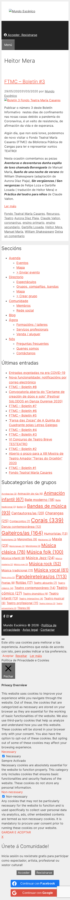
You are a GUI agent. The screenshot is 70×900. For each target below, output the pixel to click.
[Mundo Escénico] (22, 11)
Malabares (44, 539)
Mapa (20, 267)
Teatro (8, 218)
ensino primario (33, 222)
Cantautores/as (27, 513)
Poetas (8, 583)
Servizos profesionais (32, 329)
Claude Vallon (50, 218)
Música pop (21, 564)
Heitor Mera (53, 227)
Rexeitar (21, 656)
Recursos (52, 213)
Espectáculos (26, 282)
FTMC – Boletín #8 (23, 387)
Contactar (48, 630)
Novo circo (8, 577)
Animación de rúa (30, 493)
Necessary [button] (8, 752)
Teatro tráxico (47, 603)
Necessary (13, 756)
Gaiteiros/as (22, 533)
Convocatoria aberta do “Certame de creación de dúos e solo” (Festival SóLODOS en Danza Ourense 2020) (37, 396)
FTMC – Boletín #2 (23, 449)
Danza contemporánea (21, 527)
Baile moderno (40, 500)
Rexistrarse (29, 35)
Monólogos (33, 546)
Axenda (15, 258)
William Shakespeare (39, 231)
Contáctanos (25, 353)
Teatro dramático (35, 593)
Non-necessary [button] (12, 792)
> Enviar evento (28, 272)
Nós (12, 339)
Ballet (21, 507)
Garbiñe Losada (32, 227)
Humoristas (56, 533)
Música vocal (51, 569)
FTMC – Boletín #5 (23, 415)
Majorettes (27, 539)
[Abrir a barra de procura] (3, 25)
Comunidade (18, 301)
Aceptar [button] (8, 656)
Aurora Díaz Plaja (26, 218)
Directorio (16, 277)
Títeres (23, 608)
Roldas (24, 583)
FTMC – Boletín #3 (24, 81)
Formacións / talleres (32, 324)
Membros (23, 305)
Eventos (22, 263)
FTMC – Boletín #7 (23, 406)
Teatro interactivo (31, 598)
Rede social (25, 310)
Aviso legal (30, 630)
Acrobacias (9, 494)
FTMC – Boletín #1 (22, 468)
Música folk (45, 552)
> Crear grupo (26, 296)
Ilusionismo (8, 539)
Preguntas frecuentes (32, 344)
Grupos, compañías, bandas (37, 286)
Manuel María (13, 231)
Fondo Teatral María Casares (24, 213)
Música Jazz (40, 558)
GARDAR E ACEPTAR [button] (16, 832)
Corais (47, 520)
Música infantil (13, 558)
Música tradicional (17, 570)
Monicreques (17, 546)
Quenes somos (27, 348)
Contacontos (20, 521)
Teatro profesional (22, 603)
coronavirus (12, 222)
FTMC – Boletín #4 (23, 430)
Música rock (45, 563)
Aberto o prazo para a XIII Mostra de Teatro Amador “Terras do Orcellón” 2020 (36, 458)
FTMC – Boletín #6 (23, 411)
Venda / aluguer (28, 334)
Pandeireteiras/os (41, 576)
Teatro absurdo (45, 582)
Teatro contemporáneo (34, 588)
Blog (12, 315)
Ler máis (10, 206)
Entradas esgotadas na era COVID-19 (37, 373)
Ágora (13, 320)
